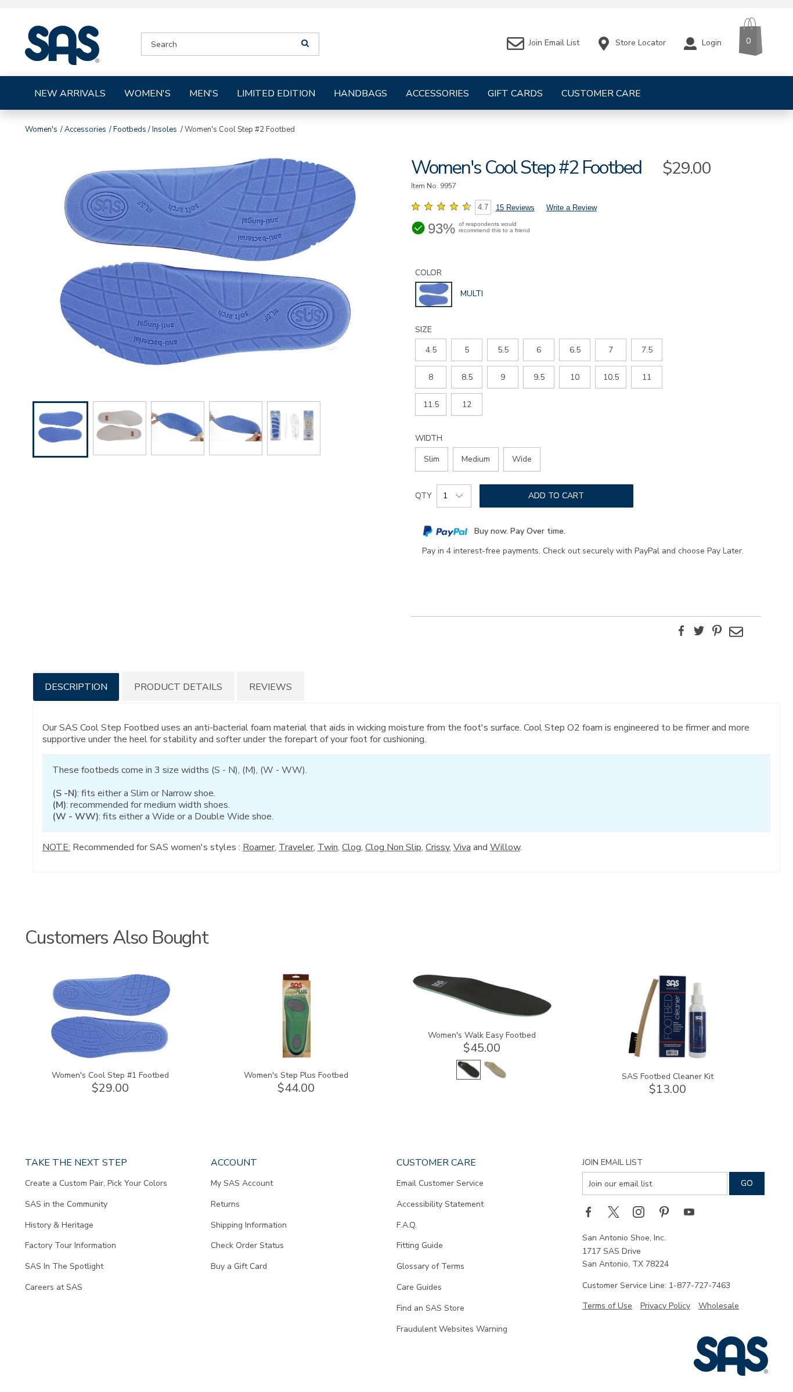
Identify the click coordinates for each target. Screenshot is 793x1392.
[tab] (76, 686)
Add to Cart (556, 495)
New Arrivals (70, 93)
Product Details (178, 687)
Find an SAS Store (430, 1308)
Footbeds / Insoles (145, 129)
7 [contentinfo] (610, 349)
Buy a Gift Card (239, 1266)
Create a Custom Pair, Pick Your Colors (96, 1183)
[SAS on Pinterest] (668, 1211)
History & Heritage (59, 1225)
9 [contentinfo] (502, 377)
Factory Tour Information (70, 1245)
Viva (462, 847)
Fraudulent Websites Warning (451, 1329)
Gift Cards (515, 93)
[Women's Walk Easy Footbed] (482, 1015)
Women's (147, 93)
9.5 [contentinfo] (539, 377)
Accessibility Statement (440, 1204)
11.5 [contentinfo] (431, 404)
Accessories (437, 93)
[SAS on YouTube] (693, 1211)
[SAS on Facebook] (592, 1211)
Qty (423, 495)
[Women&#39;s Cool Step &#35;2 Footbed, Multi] (207, 263)
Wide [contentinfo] (522, 459)
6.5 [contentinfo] (575, 349)
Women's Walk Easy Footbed (482, 1035)
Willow (505, 847)
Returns (225, 1204)
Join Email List (612, 1162)
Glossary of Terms (430, 1266)
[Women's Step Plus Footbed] (296, 1055)
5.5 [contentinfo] (503, 349)
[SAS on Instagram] (643, 1211)
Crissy (437, 847)
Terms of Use (607, 1305)
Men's (203, 93)
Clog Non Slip (393, 847)
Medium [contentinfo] (476, 459)
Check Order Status (247, 1245)
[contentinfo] (433, 294)
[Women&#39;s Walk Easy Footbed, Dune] (495, 1076)
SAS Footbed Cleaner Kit (667, 1076)
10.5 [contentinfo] (611, 377)
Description (76, 687)
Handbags (360, 93)
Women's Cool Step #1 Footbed (110, 1075)
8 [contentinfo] (430, 377)
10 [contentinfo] (574, 377)
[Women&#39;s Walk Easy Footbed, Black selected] (468, 1076)
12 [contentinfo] (466, 404)
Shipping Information (249, 1225)
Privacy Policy (665, 1305)
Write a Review (571, 207)
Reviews (270, 687)
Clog (351, 847)
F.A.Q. (406, 1225)
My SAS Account (242, 1183)
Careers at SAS (53, 1287)
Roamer (259, 847)
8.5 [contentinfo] (467, 377)
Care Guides (419, 1287)
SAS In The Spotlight (64, 1266)
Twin (328, 847)
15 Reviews (515, 207)
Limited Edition (276, 93)
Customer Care (601, 93)
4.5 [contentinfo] (431, 349)
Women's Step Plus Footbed (296, 1075)
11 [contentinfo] (646, 377)
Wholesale (718, 1305)
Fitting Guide (419, 1245)
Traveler (296, 847)
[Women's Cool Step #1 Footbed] (110, 1055)
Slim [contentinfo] (431, 459)
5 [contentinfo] (466, 349)
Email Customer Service (440, 1183)
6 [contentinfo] (538, 349)
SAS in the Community (66, 1204)
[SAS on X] (618, 1211)
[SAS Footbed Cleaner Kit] (667, 1056)
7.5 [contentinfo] (647, 349)
